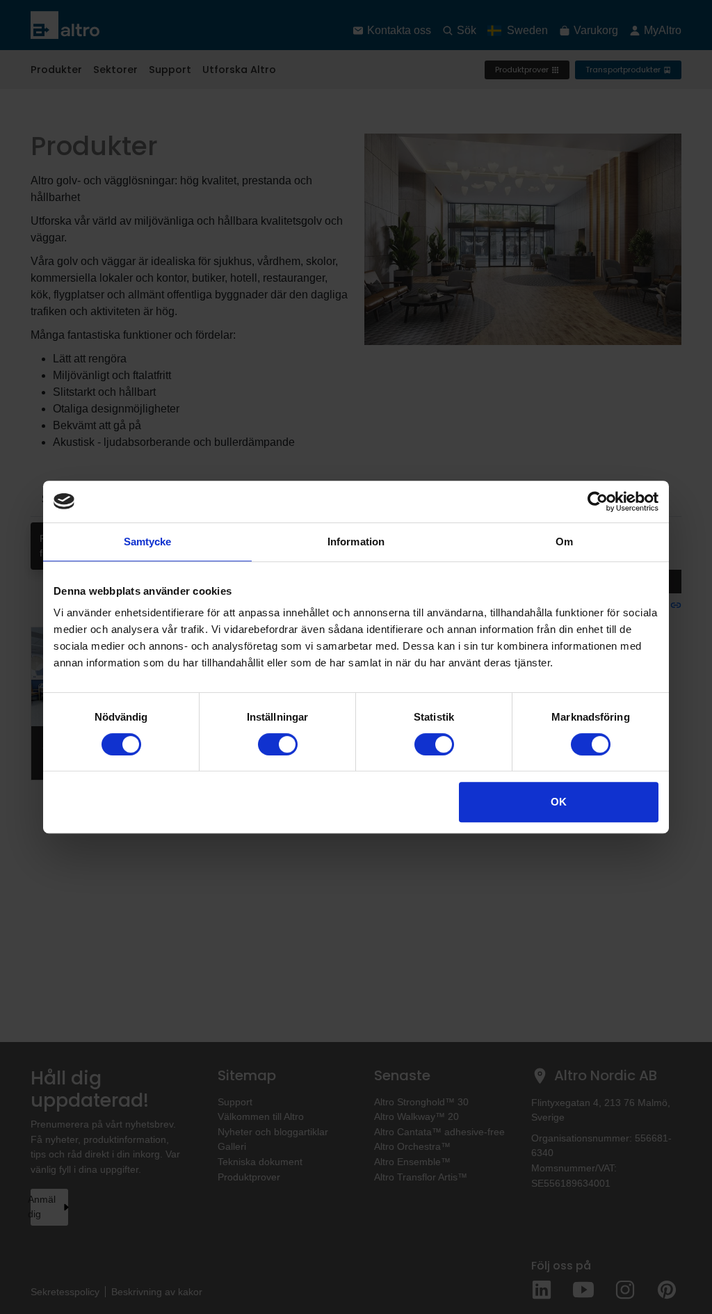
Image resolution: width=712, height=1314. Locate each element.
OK (559, 802)
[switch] (278, 744)
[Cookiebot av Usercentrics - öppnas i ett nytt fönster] (597, 501)
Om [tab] (564, 541)
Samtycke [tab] (148, 541)
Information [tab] (356, 541)
